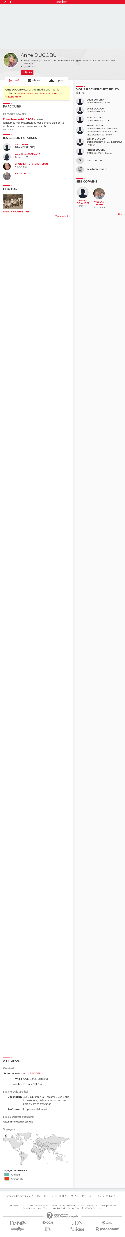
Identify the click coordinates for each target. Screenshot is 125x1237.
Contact (62, 1206)
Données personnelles (107, 1206)
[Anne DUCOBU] (10, 60)
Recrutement (91, 1206)
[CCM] (47, 1223)
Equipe (30, 1206)
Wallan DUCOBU (96, 139)
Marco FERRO (21, 144)
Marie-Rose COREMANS (27, 154)
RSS (82, 1206)
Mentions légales (59, 1208)
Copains (59, 80)
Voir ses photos (62, 216)
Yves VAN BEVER (99, 203)
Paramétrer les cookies (32, 1208)
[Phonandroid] (107, 1229)
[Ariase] (77, 1229)
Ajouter (28, 72)
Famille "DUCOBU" (97, 169)
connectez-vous (26, 93)
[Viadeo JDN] (47, 1229)
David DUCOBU (95, 100)
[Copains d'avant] (18, 1229)
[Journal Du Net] (77, 1223)
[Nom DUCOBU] (80, 160)
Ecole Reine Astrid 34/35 (18, 119)
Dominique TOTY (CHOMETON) (31, 164)
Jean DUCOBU (95, 117)
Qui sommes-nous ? (17, 1206)
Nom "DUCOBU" (95, 160)
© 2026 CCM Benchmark (92, 1208)
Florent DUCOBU (96, 150)
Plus (120, 214)
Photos (36, 80)
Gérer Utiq (47, 1208)
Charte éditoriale (41, 1206)
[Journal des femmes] (18, 1223)
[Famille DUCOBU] (80, 169)
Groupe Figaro (74, 1208)
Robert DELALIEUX (83, 202)
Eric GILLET (20, 173)
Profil (17, 80)
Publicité (53, 1206)
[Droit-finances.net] (107, 1223)
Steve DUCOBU (95, 109)
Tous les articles (73, 1206)
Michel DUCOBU (96, 125)
